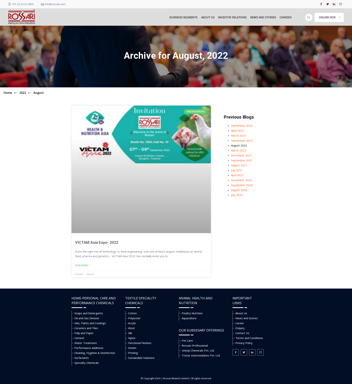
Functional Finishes (139, 343)
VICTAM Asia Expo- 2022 (96, 242)
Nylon (131, 338)
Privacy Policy (244, 343)
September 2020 (242, 185)
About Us (207, 17)
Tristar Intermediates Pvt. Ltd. (201, 355)
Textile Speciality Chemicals (140, 300)
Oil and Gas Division (86, 318)
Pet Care (187, 340)
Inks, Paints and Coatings (90, 323)
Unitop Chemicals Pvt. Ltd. (198, 350)
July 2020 (237, 195)
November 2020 (241, 180)
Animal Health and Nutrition (195, 300)
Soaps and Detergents (88, 313)
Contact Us (242, 333)
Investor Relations (232, 17)
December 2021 (241, 155)
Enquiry (240, 328)
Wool (131, 328)
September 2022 (242, 140)
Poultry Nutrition (192, 313)
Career (239, 323)
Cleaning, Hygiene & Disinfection (94, 353)
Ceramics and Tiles (86, 328)
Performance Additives (88, 348)
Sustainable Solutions (141, 358)
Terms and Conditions (249, 338)
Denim (132, 348)
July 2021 (237, 170)
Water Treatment (85, 343)
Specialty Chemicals (86, 363)
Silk (130, 333)
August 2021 (239, 165)
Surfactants (81, 358)
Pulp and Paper (84, 333)
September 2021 (242, 160)
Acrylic (132, 323)
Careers (286, 17)
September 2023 (242, 125)
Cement (79, 338)
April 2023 (237, 130)
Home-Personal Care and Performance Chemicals (94, 300)
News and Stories (263, 17)
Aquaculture (189, 318)
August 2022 (239, 145)
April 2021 (237, 175)
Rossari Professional (195, 345)
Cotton (132, 313)
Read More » (82, 265)
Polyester (134, 318)
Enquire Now (327, 17)
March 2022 (238, 150)
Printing (133, 353)
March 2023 (238, 135)
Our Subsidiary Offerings (201, 330)
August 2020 (239, 190)
